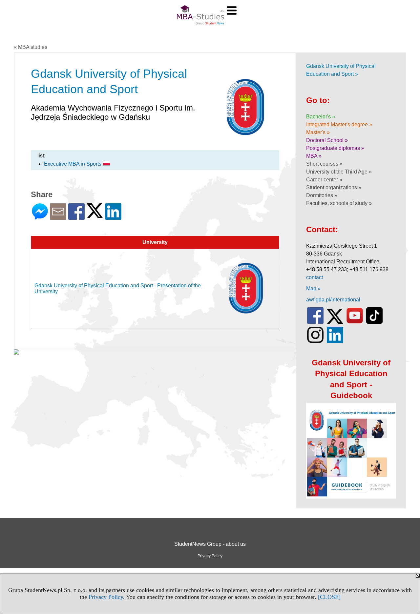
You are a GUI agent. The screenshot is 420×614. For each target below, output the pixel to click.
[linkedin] (335, 341)
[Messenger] (40, 217)
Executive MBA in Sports (73, 164)
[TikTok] (374, 322)
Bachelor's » (320, 116)
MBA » (314, 156)
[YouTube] (355, 322)
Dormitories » (321, 195)
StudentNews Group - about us (210, 544)
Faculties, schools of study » (339, 203)
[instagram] (315, 341)
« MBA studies (30, 47)
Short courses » (324, 164)
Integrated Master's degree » (339, 124)
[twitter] (335, 322)
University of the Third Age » (339, 171)
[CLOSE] (329, 597)
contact (314, 277)
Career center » (324, 179)
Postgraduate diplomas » (335, 148)
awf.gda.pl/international (333, 299)
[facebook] (315, 322)
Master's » (318, 132)
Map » (313, 288)
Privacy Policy (106, 597)
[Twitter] (95, 215)
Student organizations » (333, 187)
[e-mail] (58, 217)
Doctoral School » (327, 140)
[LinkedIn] (113, 217)
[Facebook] (76, 217)
